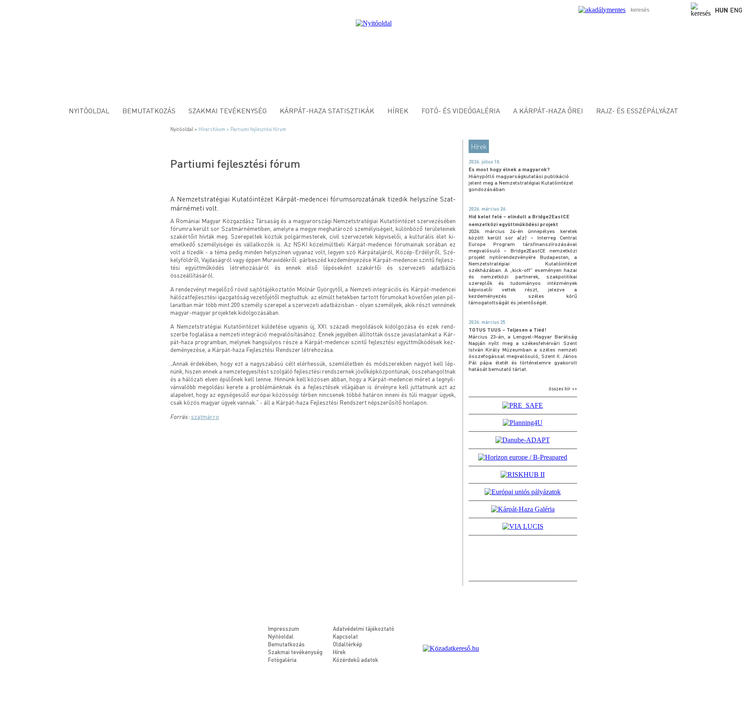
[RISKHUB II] (523, 474)
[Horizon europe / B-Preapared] (522, 457)
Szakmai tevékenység (227, 110)
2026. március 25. (488, 322)
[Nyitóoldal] (374, 23)
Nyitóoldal (89, 110)
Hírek (398, 110)
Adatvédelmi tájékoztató (363, 628)
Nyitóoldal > (184, 129)
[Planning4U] (523, 422)
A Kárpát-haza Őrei (548, 110)
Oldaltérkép (347, 644)
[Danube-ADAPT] (522, 440)
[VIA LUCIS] (522, 526)
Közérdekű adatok (355, 659)
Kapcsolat (345, 636)
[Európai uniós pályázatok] (523, 491)
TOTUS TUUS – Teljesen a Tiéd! (507, 329)
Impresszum (283, 628)
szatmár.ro (205, 416)
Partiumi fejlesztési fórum (258, 129)
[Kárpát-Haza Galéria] (523, 509)
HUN (721, 10)
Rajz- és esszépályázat (637, 110)
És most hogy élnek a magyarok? (509, 169)
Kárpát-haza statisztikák (327, 110)
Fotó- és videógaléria (460, 110)
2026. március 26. (488, 209)
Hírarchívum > (214, 129)
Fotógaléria (282, 659)
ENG (736, 10)
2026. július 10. (485, 162)
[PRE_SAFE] (522, 405)
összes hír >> (563, 389)
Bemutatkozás (149, 110)
